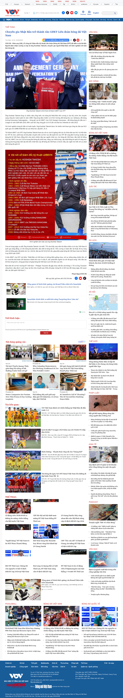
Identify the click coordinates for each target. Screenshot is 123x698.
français (16, 4)
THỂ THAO (10, 27)
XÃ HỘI (92, 292)
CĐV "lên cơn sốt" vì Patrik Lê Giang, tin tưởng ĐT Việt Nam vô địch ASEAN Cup (73, 543)
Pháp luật (55, 19)
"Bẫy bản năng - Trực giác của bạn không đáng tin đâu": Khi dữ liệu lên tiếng (103, 589)
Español (106, 4)
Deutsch (27, 4)
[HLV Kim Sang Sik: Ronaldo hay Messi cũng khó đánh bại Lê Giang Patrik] (46, 531)
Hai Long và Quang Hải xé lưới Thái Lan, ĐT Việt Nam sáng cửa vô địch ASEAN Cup (45, 569)
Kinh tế (41, 19)
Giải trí (115, 19)
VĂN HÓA (93, 32)
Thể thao (62, 19)
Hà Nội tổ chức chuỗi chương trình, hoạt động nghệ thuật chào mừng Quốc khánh (104, 64)
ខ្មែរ (64, 4)
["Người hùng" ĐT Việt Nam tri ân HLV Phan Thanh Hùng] (18, 531)
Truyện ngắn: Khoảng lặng (100, 594)
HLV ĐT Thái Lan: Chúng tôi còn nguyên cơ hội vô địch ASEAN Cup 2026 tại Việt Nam (17, 569)
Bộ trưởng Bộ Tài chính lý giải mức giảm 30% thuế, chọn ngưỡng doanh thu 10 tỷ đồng (103, 481)
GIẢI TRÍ (92, 186)
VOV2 (45, 1)
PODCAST (93, 502)
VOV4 (59, 1)
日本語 (55, 4)
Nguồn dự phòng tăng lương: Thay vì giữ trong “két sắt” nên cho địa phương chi (104, 496)
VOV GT (82, 1)
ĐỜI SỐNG (94, 81)
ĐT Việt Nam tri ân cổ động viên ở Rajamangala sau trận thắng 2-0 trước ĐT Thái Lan (72, 569)
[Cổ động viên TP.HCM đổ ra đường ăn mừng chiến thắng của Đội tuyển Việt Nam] (18, 506)
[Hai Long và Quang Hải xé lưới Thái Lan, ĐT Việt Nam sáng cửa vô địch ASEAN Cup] (46, 556)
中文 (6, 4)
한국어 (73, 4)
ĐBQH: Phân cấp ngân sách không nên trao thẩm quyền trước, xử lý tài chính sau (104, 488)
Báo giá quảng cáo (36, 682)
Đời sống (103, 19)
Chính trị (16, 19)
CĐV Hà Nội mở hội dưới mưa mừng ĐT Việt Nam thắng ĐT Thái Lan (44, 518)
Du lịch (92, 240)
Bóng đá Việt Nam (98, 133)
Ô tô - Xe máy (70, 19)
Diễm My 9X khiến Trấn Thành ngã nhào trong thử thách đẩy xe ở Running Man (104, 229)
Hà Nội (26, 13)
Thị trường (47, 19)
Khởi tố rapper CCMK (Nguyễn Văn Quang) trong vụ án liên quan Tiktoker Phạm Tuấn (104, 438)
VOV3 (52, 1)
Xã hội (22, 19)
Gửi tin (46, 333)
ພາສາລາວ (84, 4)
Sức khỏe (96, 19)
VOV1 (37, 1)
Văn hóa (109, 19)
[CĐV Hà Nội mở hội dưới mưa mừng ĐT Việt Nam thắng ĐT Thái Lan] (46, 506)
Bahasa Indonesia (41, 4)
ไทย (116, 4)
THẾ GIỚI (93, 341)
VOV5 (67, 1)
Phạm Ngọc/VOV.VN (79, 274)
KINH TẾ (92, 444)
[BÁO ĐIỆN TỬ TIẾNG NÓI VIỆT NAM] (12, 13)
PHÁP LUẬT (94, 393)
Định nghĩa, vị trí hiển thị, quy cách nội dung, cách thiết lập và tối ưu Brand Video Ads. (53, 287)
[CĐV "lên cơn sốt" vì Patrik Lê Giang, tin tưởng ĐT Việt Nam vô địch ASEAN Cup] (74, 531)
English (96, 13)
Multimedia (34, 19)
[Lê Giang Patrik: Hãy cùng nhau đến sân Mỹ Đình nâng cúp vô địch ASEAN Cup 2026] (74, 506)
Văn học (93, 549)
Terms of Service (42, 329)
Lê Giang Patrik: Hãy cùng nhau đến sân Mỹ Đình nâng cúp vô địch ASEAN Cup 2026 (72, 518)
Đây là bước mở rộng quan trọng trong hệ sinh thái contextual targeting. (49, 302)
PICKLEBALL (11, 604)
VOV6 (74, 1)
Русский (95, 4)
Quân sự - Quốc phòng (89, 666)
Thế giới (27, 19)
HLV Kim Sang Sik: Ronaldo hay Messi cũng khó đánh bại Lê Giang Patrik (45, 543)
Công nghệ (88, 19)
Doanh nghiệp (80, 19)
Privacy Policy (32, 329)
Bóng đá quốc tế (91, 604)
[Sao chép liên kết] (81, 40)
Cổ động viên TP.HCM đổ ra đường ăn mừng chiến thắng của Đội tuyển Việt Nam (16, 518)
